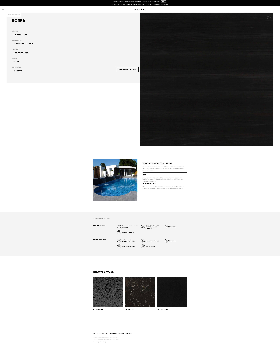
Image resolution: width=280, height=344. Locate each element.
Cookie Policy (115, 339)
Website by (99, 342)
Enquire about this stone (127, 69)
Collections (103, 333)
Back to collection (14, 14)
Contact (128, 333)
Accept (163, 1)
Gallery (121, 333)
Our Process (113, 333)
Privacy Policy (107, 339)
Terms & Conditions (98, 339)
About (95, 333)
